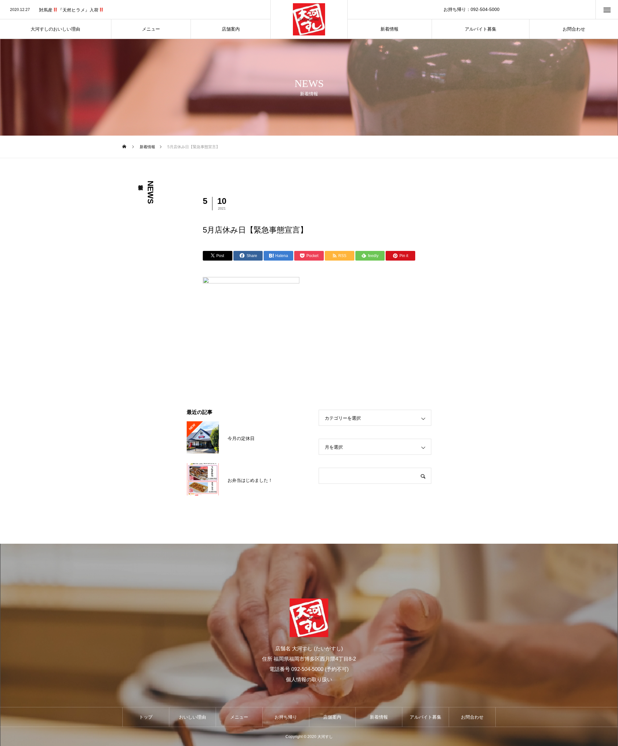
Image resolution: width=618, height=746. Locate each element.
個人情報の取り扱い (309, 679)
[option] (135, 10)
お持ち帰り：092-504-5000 (472, 9)
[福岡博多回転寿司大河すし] (309, 19)
